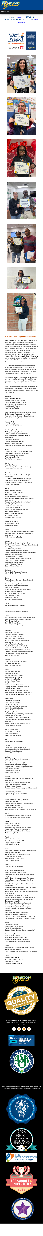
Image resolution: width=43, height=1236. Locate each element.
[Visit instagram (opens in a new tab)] (29, 1030)
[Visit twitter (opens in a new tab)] (19, 1030)
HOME (19, 17)
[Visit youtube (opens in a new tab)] (24, 1030)
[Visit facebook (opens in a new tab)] (14, 1030)
